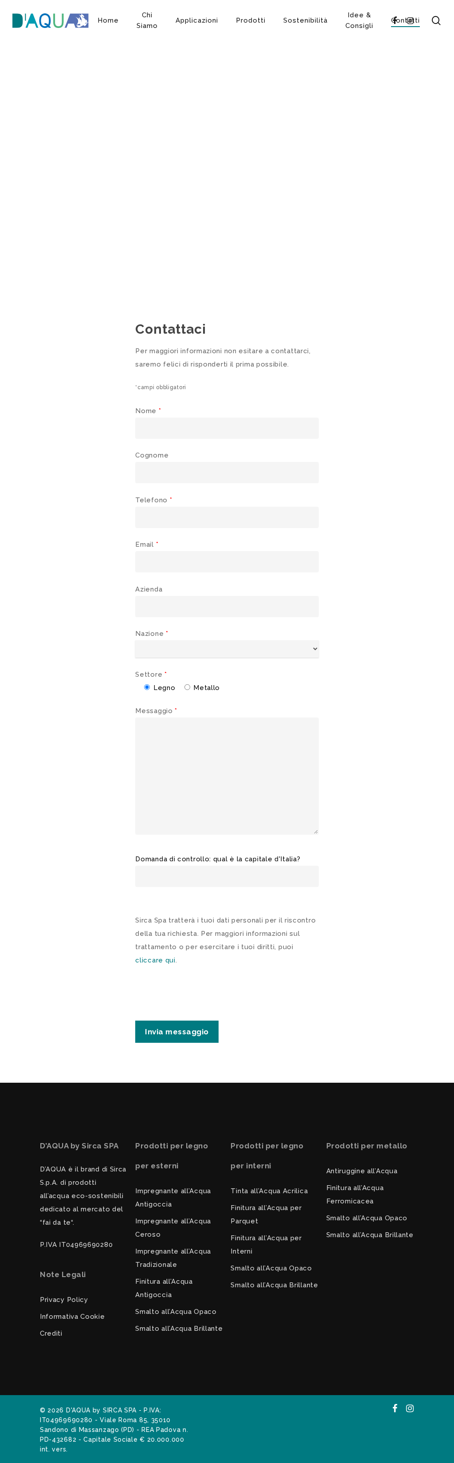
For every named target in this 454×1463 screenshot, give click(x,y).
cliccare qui (155, 960)
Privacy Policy (64, 1300)
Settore (151, 674)
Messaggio (156, 711)
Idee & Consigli (359, 20)
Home (108, 20)
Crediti (51, 1333)
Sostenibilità (305, 20)
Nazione (151, 634)
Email (146, 544)
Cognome (151, 455)
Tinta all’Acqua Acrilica (269, 1191)
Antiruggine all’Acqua (362, 1171)
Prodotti (251, 20)
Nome (148, 411)
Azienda (148, 589)
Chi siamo (147, 20)
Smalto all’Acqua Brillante (179, 1329)
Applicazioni (197, 20)
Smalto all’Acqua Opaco (175, 1312)
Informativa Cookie (72, 1317)
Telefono (153, 500)
